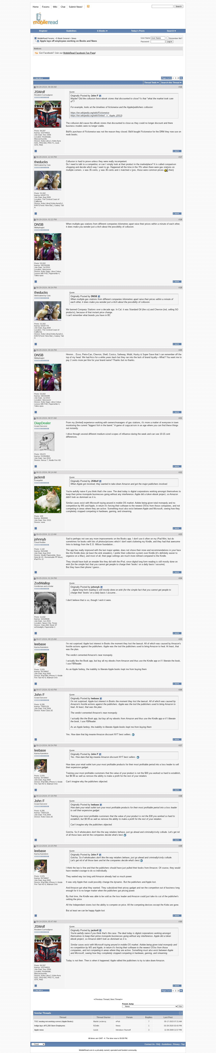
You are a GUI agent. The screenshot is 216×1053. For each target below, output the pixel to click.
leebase (40, 644)
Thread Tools (150, 82)
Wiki (55, 7)
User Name (145, 38)
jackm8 (39, 477)
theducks (41, 162)
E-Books (101, 31)
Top (183, 1044)
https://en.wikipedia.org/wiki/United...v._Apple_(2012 (96, 115)
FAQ (158, 1044)
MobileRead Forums (45, 38)
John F (39, 694)
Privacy (176, 1044)
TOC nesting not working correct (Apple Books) (53, 1021)
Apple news (39, 1030)
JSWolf (39, 92)
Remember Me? (175, 38)
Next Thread (116, 999)
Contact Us (150, 1044)
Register (43, 31)
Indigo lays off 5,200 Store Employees (49, 1026)
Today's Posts (138, 31)
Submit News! (76, 7)
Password (145, 42)
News (74, 38)
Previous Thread (102, 999)
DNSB (38, 224)
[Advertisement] (108, 66)
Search (170, 31)
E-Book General (62, 38)
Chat (63, 7)
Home (35, 7)
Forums (45, 7)
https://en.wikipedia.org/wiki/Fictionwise (90, 112)
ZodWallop (42, 583)
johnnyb (40, 539)
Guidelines (71, 31)
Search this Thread (170, 82)
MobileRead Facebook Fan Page (79, 53)
